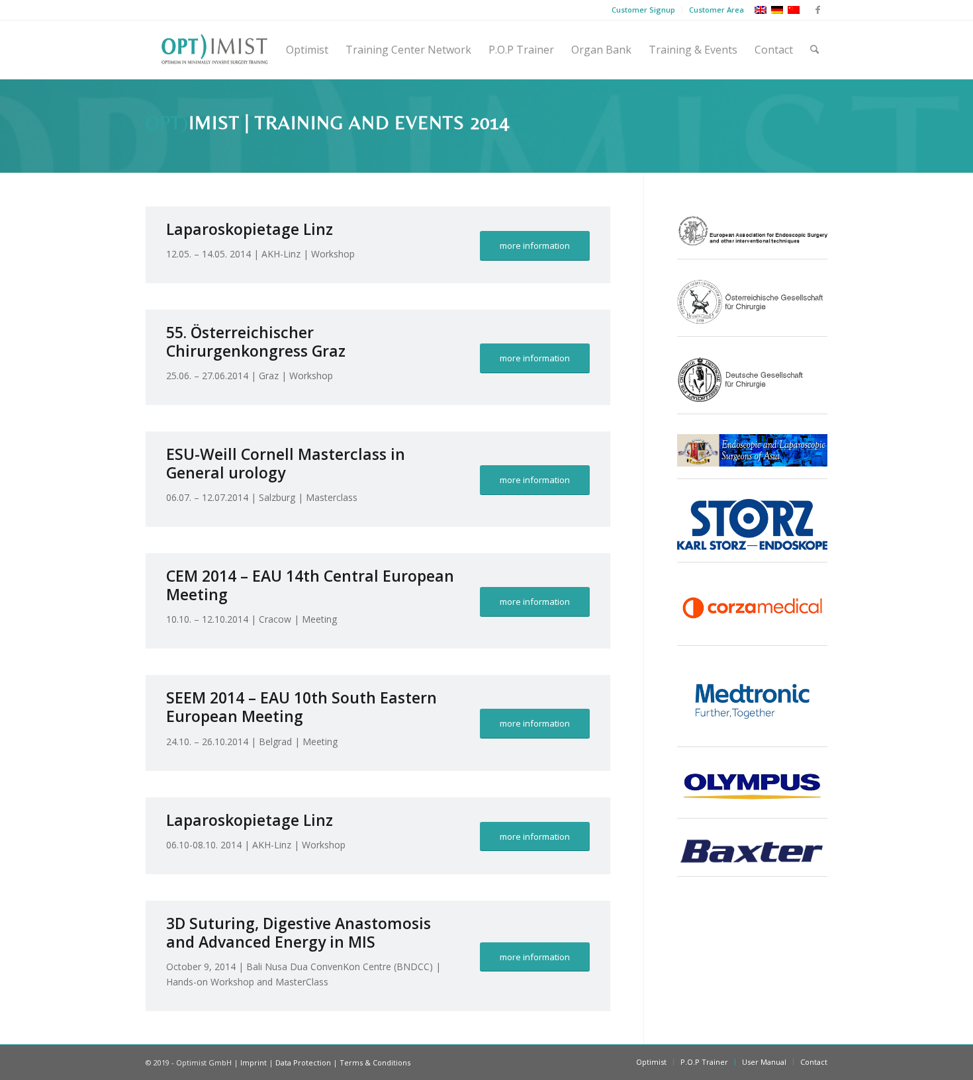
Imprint (253, 1062)
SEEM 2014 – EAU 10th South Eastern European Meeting (301, 707)
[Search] (814, 50)
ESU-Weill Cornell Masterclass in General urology (285, 463)
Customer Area (716, 10)
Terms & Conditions (375, 1062)
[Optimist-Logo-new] (214, 50)
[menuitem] (643, 10)
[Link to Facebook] (817, 10)
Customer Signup (643, 10)
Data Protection (303, 1062)
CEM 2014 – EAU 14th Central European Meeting (310, 585)
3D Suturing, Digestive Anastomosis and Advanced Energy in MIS (298, 932)
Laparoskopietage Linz (249, 229)
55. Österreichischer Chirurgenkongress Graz (256, 341)
